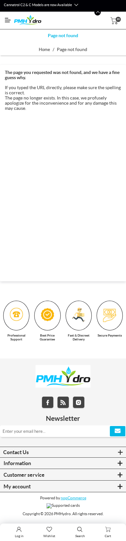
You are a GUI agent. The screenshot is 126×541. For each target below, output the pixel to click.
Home (44, 49)
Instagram (78, 402)
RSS (63, 402)
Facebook (47, 402)
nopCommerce (73, 498)
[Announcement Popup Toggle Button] (76, 5)
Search (80, 536)
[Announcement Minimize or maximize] (97, 12)
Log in (19, 536)
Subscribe (117, 431)
